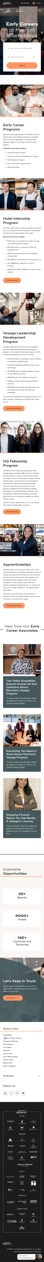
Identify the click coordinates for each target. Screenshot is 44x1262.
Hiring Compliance (9, 1066)
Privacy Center (8, 1060)
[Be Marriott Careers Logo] (13, 10)
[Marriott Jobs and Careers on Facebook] (11, 1093)
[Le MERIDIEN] (22, 1146)
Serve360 (6, 1050)
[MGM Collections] (33, 1157)
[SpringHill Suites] (33, 1177)
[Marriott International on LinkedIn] (5, 1093)
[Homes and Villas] (33, 1222)
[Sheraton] (22, 1140)
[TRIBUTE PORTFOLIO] (22, 1152)
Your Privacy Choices (13, 1038)
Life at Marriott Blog (10, 1057)
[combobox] (22, 48)
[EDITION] (10, 1121)
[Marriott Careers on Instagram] (17, 1093)
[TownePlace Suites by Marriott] (22, 1214)
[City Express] (11, 1203)
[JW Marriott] (33, 1129)
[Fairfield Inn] (10, 1182)
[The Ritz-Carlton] (22, 1122)
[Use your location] (34, 57)
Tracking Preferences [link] (10, 1041)
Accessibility (7, 1035)
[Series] (33, 1203)
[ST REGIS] (10, 1129)
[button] (22, 1075)
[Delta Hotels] (33, 1141)
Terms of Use (7, 1053)
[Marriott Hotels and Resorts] (10, 1141)
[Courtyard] (10, 1177)
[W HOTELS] (22, 1129)
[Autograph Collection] (10, 1152)
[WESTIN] (10, 1146)
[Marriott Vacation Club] (10, 1158)
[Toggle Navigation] (39, 11)
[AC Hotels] (22, 1183)
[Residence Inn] (10, 1214)
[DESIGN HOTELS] (33, 1152)
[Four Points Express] (22, 1203)
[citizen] (33, 1185)
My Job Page (25, 3)
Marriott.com (7, 1063)
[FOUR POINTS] (22, 1177)
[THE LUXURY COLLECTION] (33, 1122)
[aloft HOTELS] (10, 1190)
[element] (33, 1215)
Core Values (7, 1047)
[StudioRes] (12, 1222)
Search (22, 65)
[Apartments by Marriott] (22, 1222)
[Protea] (33, 1190)
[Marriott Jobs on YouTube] (23, 1093)
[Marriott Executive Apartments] (22, 1228)
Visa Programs (8, 1044)
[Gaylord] (22, 1160)
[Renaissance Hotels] (33, 1147)
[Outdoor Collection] (25, 1166)
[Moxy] (21, 1190)
